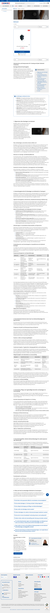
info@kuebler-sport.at (35, 544)
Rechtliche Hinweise (25, 609)
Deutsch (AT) (46, 0)
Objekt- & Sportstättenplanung (40, 593)
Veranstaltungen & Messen (23, 595)
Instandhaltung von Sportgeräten (40, 597)
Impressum (19, 609)
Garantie (35, 583)
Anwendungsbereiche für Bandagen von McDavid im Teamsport (42, 76)
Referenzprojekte (37, 600)
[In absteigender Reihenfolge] (47, 26)
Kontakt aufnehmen (18, 553)
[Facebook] (40, 576)
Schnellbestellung (37, 584)
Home (16, 8)
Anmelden (41, 3)
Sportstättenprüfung (38, 596)
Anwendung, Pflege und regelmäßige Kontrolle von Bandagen (42, 82)
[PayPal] (2, 577)
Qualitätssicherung (21, 592)
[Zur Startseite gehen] (6, 3)
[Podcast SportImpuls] (46, 576)
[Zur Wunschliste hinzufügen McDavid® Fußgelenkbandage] (29, 44)
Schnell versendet (16, 574)
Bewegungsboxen (37, 599)
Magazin (19, 585)
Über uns (20, 593)
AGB (10, 609)
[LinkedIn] (48, 576)
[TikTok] (42, 576)
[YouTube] (44, 576)
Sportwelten (20, 597)
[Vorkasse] (5, 577)
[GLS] (18, 577)
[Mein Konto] (44, 3)
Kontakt (38, 90)
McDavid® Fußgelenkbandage (22, 46)
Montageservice (37, 594)
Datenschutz (14, 609)
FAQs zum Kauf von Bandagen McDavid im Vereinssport (41, 88)
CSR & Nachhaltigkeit (22, 596)
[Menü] (48, 603)
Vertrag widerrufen (38, 589)
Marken (19, 8)
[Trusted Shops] (31, 577)
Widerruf (36, 585)
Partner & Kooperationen (23, 591)
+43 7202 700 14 (34, 543)
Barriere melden (37, 609)
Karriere (19, 590)
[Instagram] (38, 576)
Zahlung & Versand (37, 587)
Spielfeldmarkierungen (38, 598)
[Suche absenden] (16, 3)
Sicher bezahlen (4, 574)
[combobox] (25, 3)
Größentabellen (21, 584)
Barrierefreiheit (31, 609)
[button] (31, 500)
